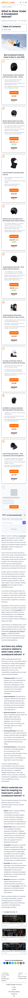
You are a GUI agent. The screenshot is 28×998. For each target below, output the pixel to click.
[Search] (23, 2)
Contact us (14, 994)
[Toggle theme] (25, 515)
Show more (7, 29)
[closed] (26, 2)
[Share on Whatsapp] (15, 963)
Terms (14, 987)
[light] (20, 2)
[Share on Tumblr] (21, 963)
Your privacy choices (14, 991)
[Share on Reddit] (18, 963)
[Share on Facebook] (4, 963)
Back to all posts (7, 7)
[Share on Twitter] (7, 963)
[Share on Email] (23, 963)
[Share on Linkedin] (10, 963)
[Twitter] (14, 996)
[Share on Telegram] (13, 963)
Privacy (14, 989)
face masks (15, 886)
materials (4, 585)
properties (19, 610)
